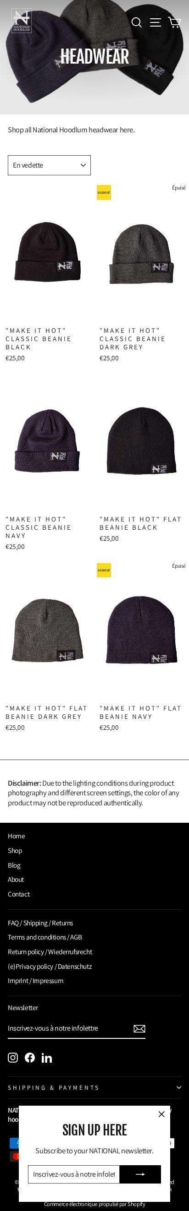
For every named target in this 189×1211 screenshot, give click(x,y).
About (16, 879)
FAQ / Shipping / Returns (40, 922)
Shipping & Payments (54, 1087)
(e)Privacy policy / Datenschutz (49, 966)
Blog (14, 864)
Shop (15, 850)
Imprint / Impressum (35, 980)
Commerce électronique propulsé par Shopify (94, 1204)
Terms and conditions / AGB (45, 936)
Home (16, 835)
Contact (18, 893)
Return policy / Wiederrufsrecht (50, 951)
